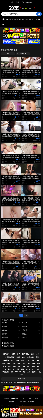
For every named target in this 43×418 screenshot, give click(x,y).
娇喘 (14, 366)
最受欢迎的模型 (9, 346)
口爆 (3, 363)
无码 (13, 354)
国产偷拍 (25, 354)
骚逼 (33, 363)
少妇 (14, 363)
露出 (33, 366)
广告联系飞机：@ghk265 (26, 401)
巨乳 (38, 360)
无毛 (18, 369)
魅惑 (38, 369)
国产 (18, 354)
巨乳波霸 (31, 330)
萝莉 (24, 366)
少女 (19, 366)
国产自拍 (11, 334)
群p (21, 374)
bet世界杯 (37, 19)
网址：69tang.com (27, 2)
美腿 (12, 372)
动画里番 (31, 326)
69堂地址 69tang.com (11, 398)
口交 (22, 360)
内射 (23, 357)
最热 (40, 372)
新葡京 (31, 19)
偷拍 (28, 372)
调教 (22, 369)
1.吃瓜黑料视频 (9, 357)
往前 (26, 315)
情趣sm (11, 330)
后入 (28, 363)
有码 (18, 357)
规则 (36, 398)
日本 (32, 354)
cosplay (18, 372)
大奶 (27, 360)
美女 (4, 369)
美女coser (11, 337)
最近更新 (21, 19)
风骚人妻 (31, 322)
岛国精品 (11, 326)
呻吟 (9, 363)
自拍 (37, 357)
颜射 (38, 363)
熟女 (9, 369)
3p (13, 369)
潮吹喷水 (34, 372)
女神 (37, 354)
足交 (33, 369)
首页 (3, 19)
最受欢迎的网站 (9, 343)
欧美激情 (11, 322)
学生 (38, 366)
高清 (4, 366)
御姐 (17, 360)
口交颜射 (31, 334)
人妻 (12, 360)
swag (28, 369)
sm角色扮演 (5, 372)
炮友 (19, 363)
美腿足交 (31, 337)
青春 (24, 372)
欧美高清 (6, 360)
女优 (9, 366)
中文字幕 (30, 357)
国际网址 (11, 401)
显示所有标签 (21, 379)
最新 (32, 360)
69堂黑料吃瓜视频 (12, 19)
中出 (28, 366)
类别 (26, 19)
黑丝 (23, 363)
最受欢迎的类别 (9, 320)
